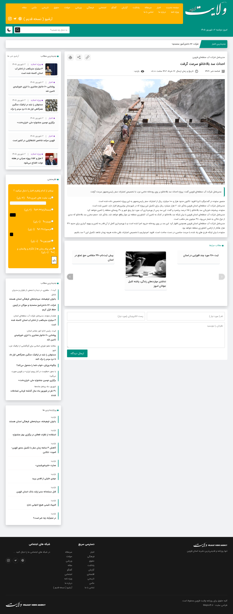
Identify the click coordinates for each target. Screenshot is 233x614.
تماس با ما (148, 12)
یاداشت (136, 7)
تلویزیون (47, 241)
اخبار (159, 7)
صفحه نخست (172, 7)
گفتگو (113, 7)
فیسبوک (47, 229)
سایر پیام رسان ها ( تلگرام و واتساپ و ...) (37, 250)
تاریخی (45, 7)
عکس (34, 7)
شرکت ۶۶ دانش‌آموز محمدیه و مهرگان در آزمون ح (176, 44)
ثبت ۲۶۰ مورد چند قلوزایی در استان (201, 255)
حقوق (56, 7)
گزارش (125, 7)
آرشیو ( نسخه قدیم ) (38, 19)
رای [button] (54, 260)
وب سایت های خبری (41, 198)
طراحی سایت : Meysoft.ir (215, 605)
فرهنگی (90, 7)
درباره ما (162, 12)
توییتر (48, 221)
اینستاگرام (46, 210)
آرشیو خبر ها (13, 56)
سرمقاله (148, 7)
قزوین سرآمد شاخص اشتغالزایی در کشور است (34, 140)
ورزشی (78, 7)
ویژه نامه (175, 12)
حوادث (67, 7)
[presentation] (222, 277)
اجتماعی (102, 7)
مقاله (24, 7)
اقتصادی (90, 574)
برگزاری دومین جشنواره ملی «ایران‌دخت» (36, 122)
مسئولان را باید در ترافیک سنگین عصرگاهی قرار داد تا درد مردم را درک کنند (27, 109)
